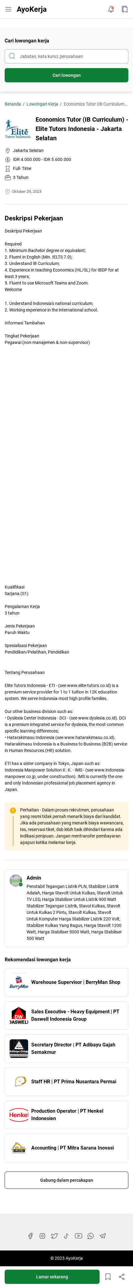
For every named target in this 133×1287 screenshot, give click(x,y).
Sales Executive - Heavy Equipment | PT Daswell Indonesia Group (75, 1015)
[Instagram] (42, 1236)
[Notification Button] (111, 9)
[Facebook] (30, 1236)
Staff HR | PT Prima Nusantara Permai (73, 1082)
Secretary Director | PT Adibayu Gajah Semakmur (73, 1048)
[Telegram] (102, 1236)
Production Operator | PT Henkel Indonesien (67, 1114)
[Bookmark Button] (124, 9)
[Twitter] (54, 1236)
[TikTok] (66, 1236)
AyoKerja (32, 9)
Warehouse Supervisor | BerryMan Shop (75, 982)
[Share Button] (121, 1277)
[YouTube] (78, 1236)
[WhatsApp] (90, 1236)
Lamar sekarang (52, 1276)
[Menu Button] (8, 9)
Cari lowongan (67, 75)
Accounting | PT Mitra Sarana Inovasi (72, 1148)
